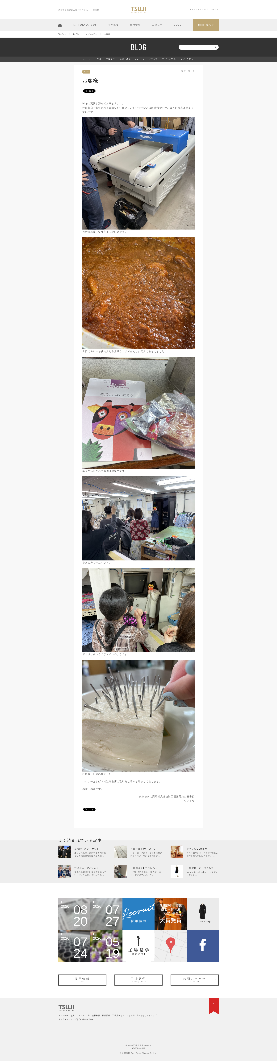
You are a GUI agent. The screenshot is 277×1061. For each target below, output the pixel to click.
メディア (153, 59)
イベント (139, 59)
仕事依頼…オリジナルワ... (201, 868)
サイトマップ (201, 9)
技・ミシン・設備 (92, 59)
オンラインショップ (67, 1019)
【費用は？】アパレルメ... (145, 868)
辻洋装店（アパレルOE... (88, 868)
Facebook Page (86, 1019)
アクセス (214, 9)
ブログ (125, 1015)
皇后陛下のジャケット (86, 848)
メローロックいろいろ (142, 848)
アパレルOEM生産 (197, 848)
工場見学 (157, 25)
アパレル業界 (169, 59)
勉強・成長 (125, 59)
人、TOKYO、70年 (85, 25)
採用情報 (135, 25)
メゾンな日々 (186, 59)
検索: (175, 47)
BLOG (178, 25)
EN (191, 9)
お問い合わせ (206, 25)
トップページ (64, 1015)
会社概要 (113, 25)
